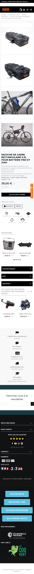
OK (32, 403)
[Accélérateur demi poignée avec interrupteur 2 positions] (8, 304)
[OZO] (5, 9)
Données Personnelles (18, 478)
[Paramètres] (27, 9)
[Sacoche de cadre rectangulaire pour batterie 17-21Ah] (17, 102)
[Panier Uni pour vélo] (8, 244)
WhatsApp (9, 206)
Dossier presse (6, 478)
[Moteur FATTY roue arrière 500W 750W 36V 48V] (25, 304)
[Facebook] (12, 443)
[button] (14, 259)
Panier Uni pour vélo (8, 253)
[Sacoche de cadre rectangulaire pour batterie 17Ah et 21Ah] (17, 38)
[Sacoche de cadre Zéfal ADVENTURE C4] (25, 244)
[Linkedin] (21, 443)
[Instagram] (18, 443)
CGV (11, 478)
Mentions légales (27, 478)
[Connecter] (24, 9)
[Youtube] (15, 443)
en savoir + (24, 1)
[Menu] (31, 9)
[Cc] (3, 460)
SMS (19, 206)
